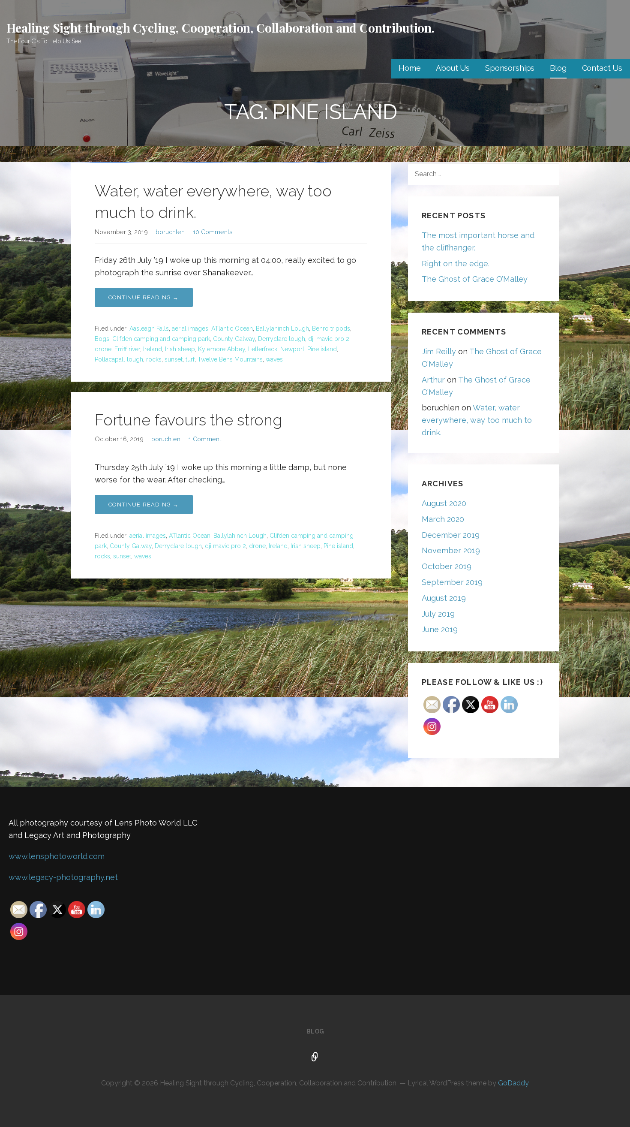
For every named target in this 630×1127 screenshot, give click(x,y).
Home (409, 67)
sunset (174, 359)
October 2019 (446, 566)
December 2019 (451, 534)
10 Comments (213, 231)
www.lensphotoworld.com (57, 856)
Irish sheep (180, 349)
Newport (292, 349)
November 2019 (451, 550)
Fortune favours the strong (188, 420)
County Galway (234, 338)
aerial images (190, 328)
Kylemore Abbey (221, 349)
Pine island (322, 349)
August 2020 (444, 503)
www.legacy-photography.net (63, 877)
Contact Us (602, 67)
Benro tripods (331, 328)
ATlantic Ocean (232, 328)
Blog (558, 67)
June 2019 (440, 629)
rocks (154, 359)
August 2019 (444, 598)
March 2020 (443, 519)
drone (103, 349)
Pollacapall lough (119, 359)
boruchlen (170, 231)
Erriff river (127, 349)
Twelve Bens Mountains (230, 359)
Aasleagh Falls (149, 328)
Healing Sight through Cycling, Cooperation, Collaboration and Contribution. (220, 28)
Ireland (152, 349)
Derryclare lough (281, 338)
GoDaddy (513, 1083)
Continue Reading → (143, 297)
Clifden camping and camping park (161, 338)
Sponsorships (509, 67)
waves (274, 359)
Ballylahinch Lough (282, 328)
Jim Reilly (439, 351)
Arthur (433, 379)
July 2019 (438, 613)
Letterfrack (262, 349)
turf (190, 359)
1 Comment (205, 439)
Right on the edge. (455, 263)
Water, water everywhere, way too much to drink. (477, 420)
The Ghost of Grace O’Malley (475, 278)
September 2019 (452, 582)
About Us (453, 67)
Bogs (102, 338)
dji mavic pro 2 (328, 338)
